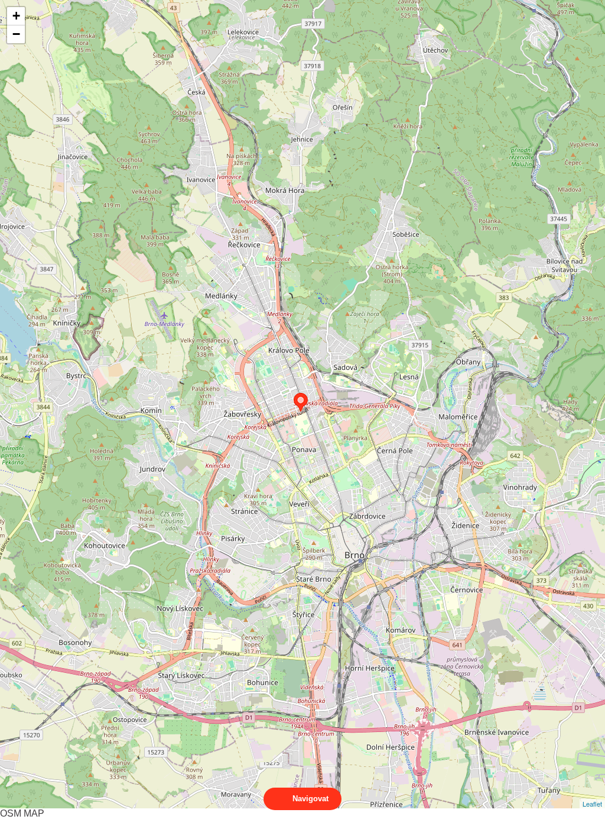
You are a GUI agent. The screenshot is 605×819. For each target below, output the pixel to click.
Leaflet (592, 803)
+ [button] (16, 15)
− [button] (16, 34)
